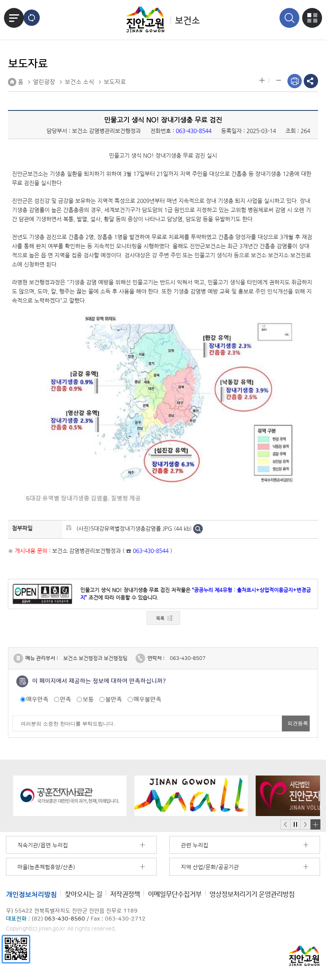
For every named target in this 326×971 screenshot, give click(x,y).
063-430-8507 (188, 658)
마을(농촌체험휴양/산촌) (46, 867)
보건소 (187, 21)
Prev (285, 824)
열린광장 (44, 82)
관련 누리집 (194, 845)
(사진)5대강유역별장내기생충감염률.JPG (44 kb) (134, 528)
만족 (65, 699)
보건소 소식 (79, 82)
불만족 (113, 699)
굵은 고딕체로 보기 (31, 18)
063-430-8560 (65, 919)
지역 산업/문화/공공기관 (210, 867)
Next (305, 824)
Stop (295, 824)
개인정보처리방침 (31, 894)
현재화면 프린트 (294, 81)
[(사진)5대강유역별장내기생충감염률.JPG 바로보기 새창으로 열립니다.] (198, 528)
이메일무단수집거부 (175, 894)
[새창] (16, 949)
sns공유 (311, 81)
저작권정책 (125, 894)
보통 (88, 699)
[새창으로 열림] (62, 796)
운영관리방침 (252, 894)
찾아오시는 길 (83, 894)
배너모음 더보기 (315, 824)
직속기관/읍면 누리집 (42, 845)
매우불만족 (147, 699)
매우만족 (37, 699)
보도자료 (115, 82)
